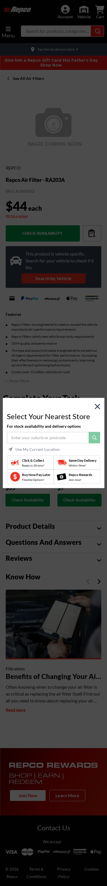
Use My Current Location (37, 449)
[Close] (97, 406)
